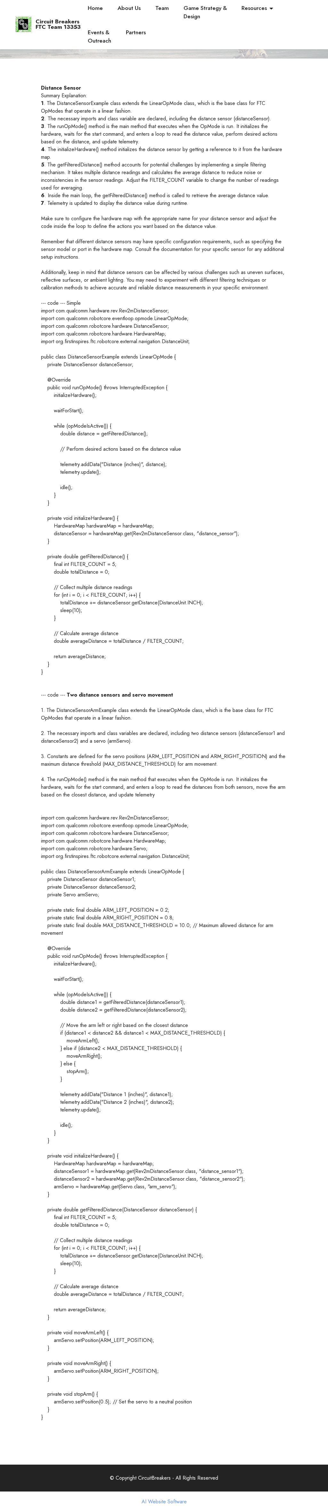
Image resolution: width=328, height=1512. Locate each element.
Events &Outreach (99, 36)
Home (95, 8)
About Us (129, 8)
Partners (136, 32)
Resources (254, 8)
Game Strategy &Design (205, 12)
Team (162, 8)
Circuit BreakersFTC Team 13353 (58, 24)
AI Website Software (164, 1501)
